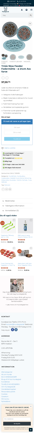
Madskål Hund (14, 178)
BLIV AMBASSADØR (9, 377)
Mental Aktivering (25, 178)
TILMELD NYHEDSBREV (10, 384)
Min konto (5, 399)
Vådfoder (4, 182)
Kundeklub (5, 382)
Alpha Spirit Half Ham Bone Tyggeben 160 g (25, 264)
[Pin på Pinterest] (10, 189)
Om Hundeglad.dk (8, 387)
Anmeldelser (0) (12, 210)
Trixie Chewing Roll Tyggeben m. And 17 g (8, 264)
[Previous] (4, 37)
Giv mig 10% (17, 423)
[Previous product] (6, 77)
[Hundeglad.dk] (10, 10)
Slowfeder (13, 180)
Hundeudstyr (21, 176)
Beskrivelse (10, 201)
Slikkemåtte (5, 180)
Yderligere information (14, 206)
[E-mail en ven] (6, 189)
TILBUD (19, 180)
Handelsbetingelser (8, 389)
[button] (26, 10)
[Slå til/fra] (3, 201)
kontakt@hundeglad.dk (15, 324)
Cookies (4, 394)
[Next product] (3, 77)
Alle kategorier (6, 372)
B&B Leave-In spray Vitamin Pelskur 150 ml (25, 236)
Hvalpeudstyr (5, 178)
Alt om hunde (6, 374)
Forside (4, 61)
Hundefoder (12, 176)
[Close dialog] (31, 406)
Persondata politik (8, 392)
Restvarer (7, 185)
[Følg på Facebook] (12, 329)
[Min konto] (22, 10)
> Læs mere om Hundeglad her (17, 305)
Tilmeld (17, 139)
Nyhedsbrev (5, 401)
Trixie (29, 180)
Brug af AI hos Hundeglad (11, 379)
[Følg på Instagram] (16, 329)
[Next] (29, 37)
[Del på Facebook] (3, 189)
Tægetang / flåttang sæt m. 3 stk (7, 236)
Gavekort (4, 396)
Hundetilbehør (16, 61)
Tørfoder (24, 180)
